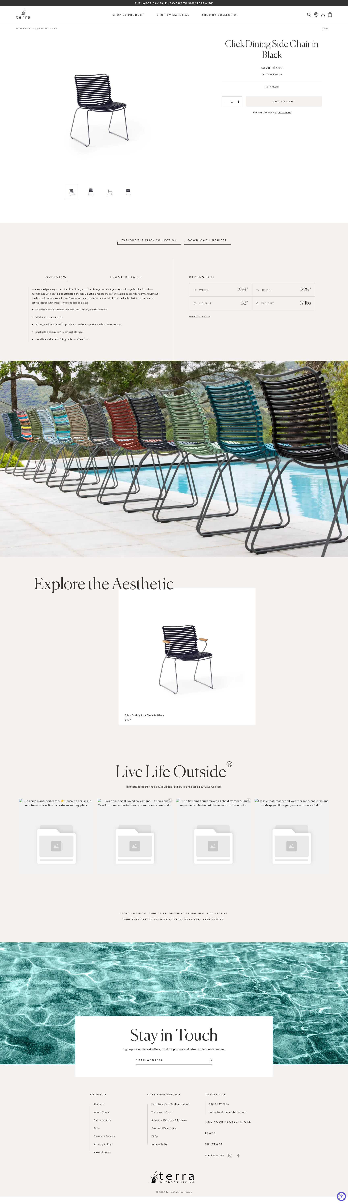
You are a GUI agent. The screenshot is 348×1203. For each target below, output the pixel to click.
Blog (97, 1128)
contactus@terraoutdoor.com (227, 1112)
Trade (210, 1132)
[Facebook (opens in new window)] (238, 1155)
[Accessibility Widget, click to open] (341, 1196)
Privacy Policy (103, 1144)
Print (325, 28)
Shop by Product (128, 14)
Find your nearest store (228, 1121)
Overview (56, 277)
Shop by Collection (220, 14)
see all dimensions (199, 316)
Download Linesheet (207, 240)
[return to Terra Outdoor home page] (23, 14)
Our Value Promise (272, 74)
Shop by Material (173, 14)
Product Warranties (163, 1128)
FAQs (154, 1136)
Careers (99, 1103)
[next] (180, 113)
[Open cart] (330, 14)
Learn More (284, 112)
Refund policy (102, 1152)
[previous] (19, 113)
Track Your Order (162, 1112)
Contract (214, 1144)
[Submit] (210, 1059)
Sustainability (102, 1120)
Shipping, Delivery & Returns (169, 1120)
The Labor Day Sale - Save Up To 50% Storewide (174, 3)
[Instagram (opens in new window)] (230, 1155)
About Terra (101, 1112)
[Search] (309, 14)
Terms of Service (104, 1136)
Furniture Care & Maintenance (170, 1103)
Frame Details (126, 277)
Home (19, 28)
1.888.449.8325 (219, 1103)
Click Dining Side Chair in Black (41, 28)
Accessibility (159, 1144)
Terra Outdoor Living (179, 1192)
